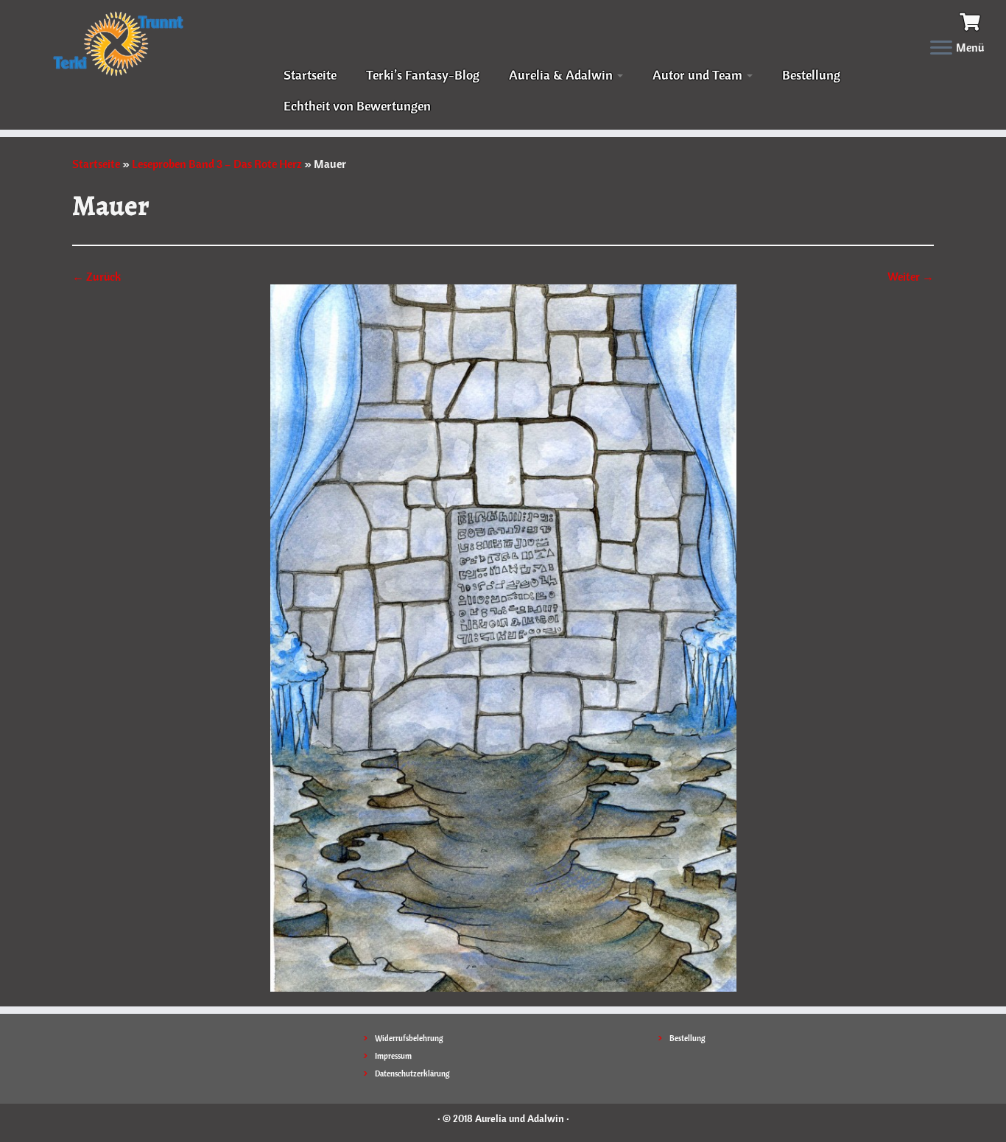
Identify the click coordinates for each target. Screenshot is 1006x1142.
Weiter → (910, 276)
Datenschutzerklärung (412, 1073)
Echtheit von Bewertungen (357, 105)
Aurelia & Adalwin (562, 74)
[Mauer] (503, 636)
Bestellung (811, 74)
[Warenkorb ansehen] (972, 20)
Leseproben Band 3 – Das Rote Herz (217, 163)
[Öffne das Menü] (941, 49)
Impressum (393, 1056)
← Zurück (96, 276)
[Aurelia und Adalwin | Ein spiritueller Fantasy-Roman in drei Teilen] (116, 42)
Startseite (310, 74)
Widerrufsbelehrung (409, 1038)
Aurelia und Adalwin (519, 1118)
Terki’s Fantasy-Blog (422, 74)
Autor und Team (699, 74)
